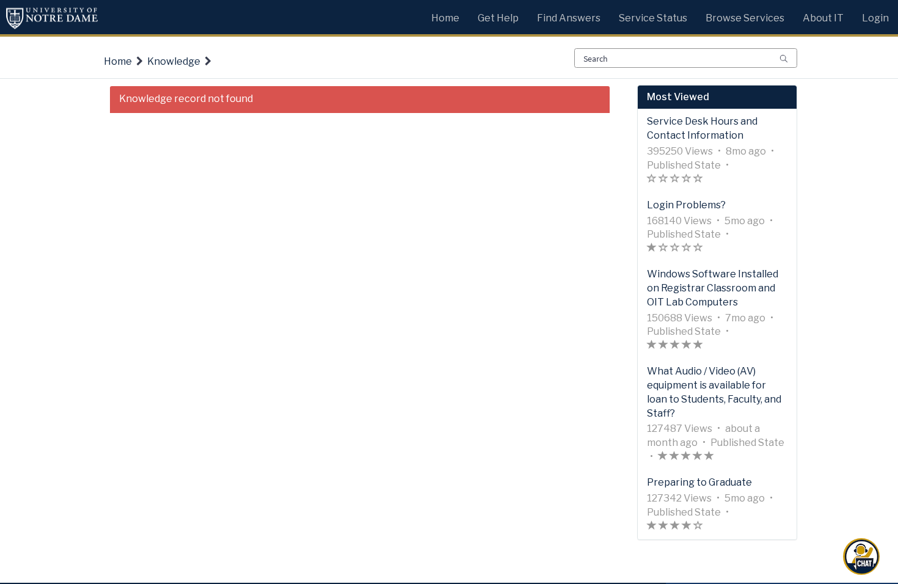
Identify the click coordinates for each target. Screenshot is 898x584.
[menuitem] (445, 15)
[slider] (675, 180)
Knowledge (173, 61)
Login (875, 18)
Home (118, 61)
